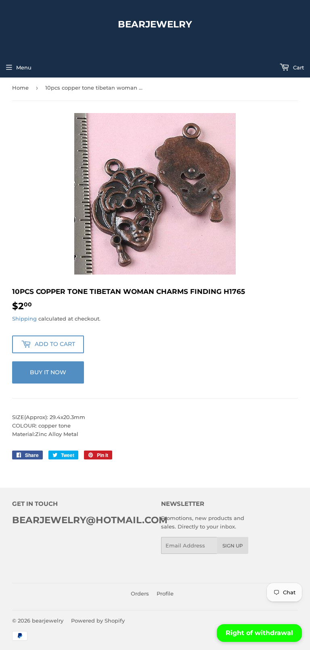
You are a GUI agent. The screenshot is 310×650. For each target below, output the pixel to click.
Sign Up (232, 546)
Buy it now (48, 372)
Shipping (24, 318)
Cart (297, 67)
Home (20, 87)
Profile (165, 593)
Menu (23, 67)
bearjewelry (155, 24)
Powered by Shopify (98, 620)
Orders (140, 593)
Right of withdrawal (259, 633)
